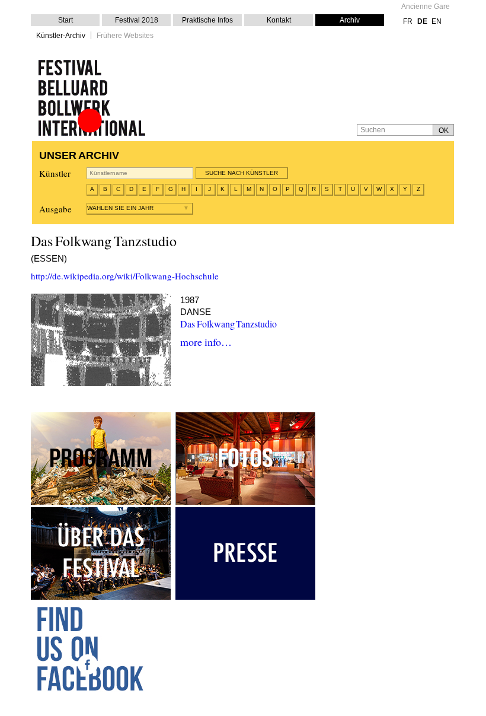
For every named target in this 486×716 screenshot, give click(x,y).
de (422, 21)
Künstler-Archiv (60, 36)
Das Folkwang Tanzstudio (228, 323)
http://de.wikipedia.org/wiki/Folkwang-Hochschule (125, 276)
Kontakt (279, 20)
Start (65, 20)
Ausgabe (55, 209)
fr (408, 21)
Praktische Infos (207, 20)
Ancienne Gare (425, 7)
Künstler (55, 173)
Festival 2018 (136, 20)
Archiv (350, 20)
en (436, 21)
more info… (206, 342)
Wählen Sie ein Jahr (120, 208)
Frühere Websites (125, 36)
